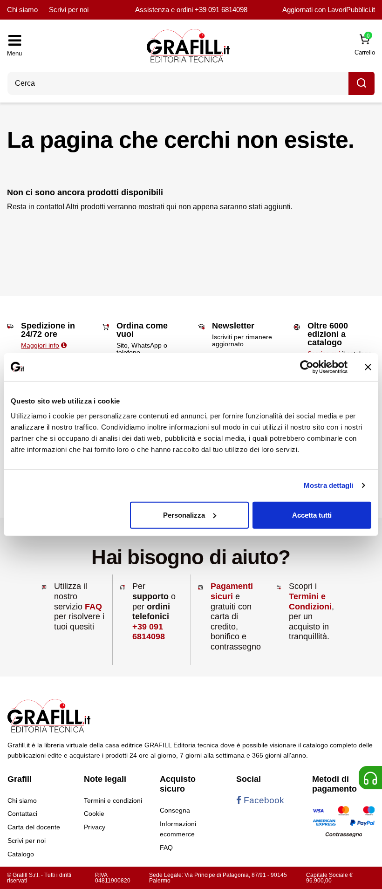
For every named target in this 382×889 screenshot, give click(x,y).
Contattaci (22, 813)
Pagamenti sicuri (232, 591)
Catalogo (20, 854)
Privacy (94, 827)
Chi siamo (22, 10)
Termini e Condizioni (310, 601)
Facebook (262, 800)
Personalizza (184, 515)
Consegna (175, 810)
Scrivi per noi (69, 10)
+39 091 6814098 (221, 10)
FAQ (93, 606)
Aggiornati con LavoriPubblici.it (328, 10)
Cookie (94, 813)
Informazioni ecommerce (178, 829)
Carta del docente (33, 827)
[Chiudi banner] (368, 367)
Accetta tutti (312, 515)
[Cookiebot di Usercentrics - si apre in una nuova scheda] (307, 367)
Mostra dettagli (329, 485)
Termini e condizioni (113, 800)
